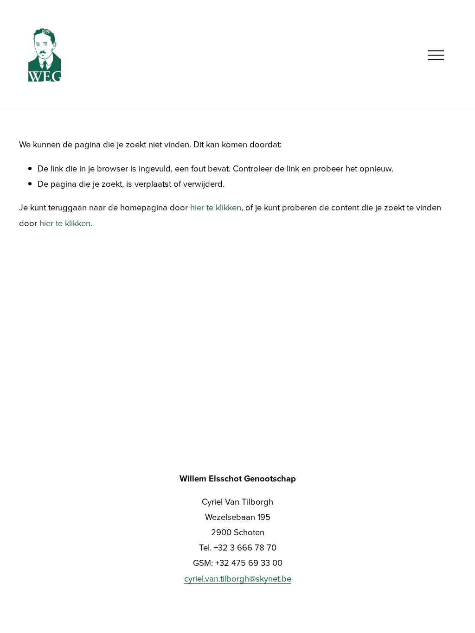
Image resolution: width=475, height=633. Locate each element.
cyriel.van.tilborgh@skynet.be (237, 578)
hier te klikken (215, 207)
